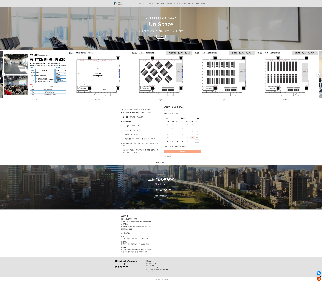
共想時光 (163, 3)
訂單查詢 (122, 264)
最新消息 (190, 3)
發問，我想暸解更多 (161, 196)
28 (192, 138)
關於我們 (184, 3)
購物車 (126, 264)
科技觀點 (169, 3)
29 (197, 138)
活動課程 (156, 3)
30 (167, 141)
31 (172, 141)
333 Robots (176, 3)
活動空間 (141, 3)
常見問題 (196, 3)
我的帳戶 (203, 3)
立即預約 (161, 36)
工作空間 (149, 3)
